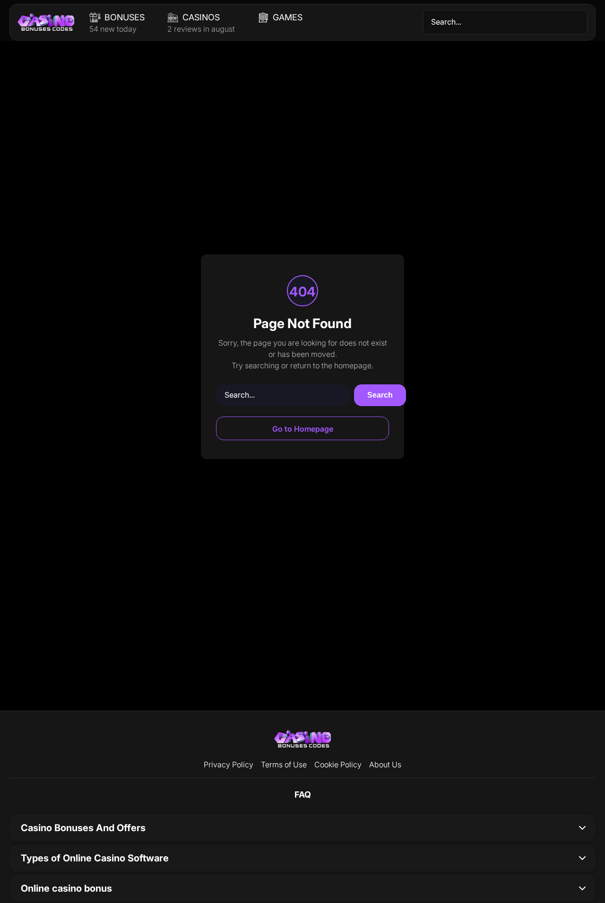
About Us (385, 764)
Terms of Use (284, 764)
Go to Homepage (302, 429)
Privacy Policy (228, 764)
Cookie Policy (338, 764)
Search (380, 395)
